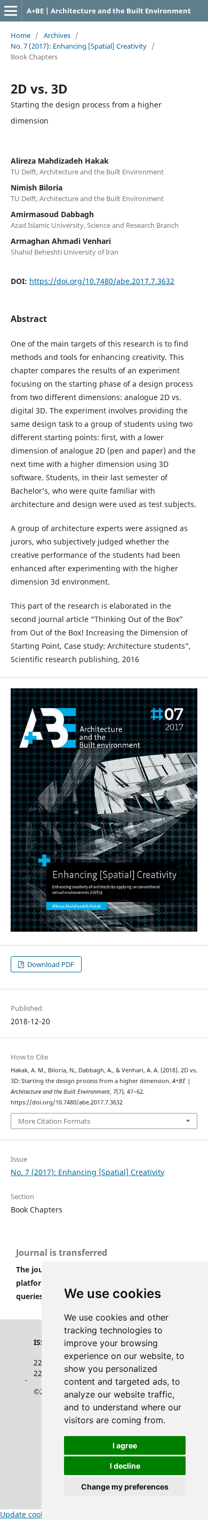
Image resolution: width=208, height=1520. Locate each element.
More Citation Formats (54, 1121)
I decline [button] (125, 1465)
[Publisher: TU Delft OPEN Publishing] (26, 1377)
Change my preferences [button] (125, 1486)
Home (20, 35)
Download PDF (50, 964)
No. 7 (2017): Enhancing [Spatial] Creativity (79, 46)
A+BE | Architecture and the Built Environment (109, 11)
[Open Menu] (10, 10)
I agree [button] (125, 1445)
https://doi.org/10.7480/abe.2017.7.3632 (101, 281)
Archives (57, 35)
